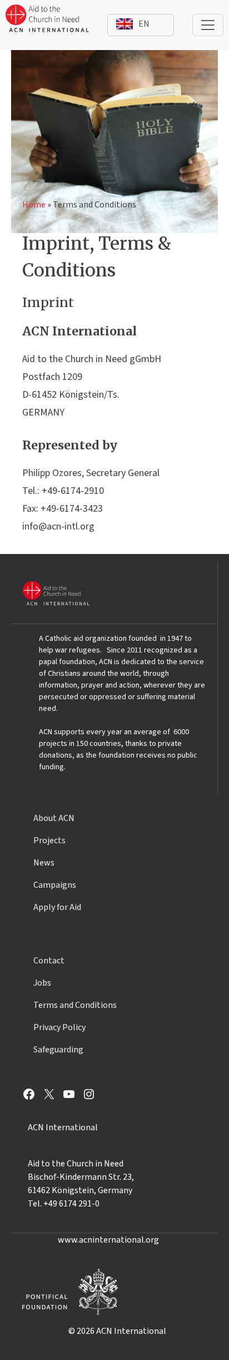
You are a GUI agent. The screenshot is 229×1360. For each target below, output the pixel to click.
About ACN (53, 818)
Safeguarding (58, 1050)
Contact (48, 961)
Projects (49, 840)
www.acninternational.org (108, 1240)
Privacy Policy (59, 1027)
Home (34, 205)
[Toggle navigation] (207, 25)
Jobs (42, 983)
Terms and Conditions (75, 1005)
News (43, 863)
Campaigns (54, 885)
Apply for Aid (57, 907)
